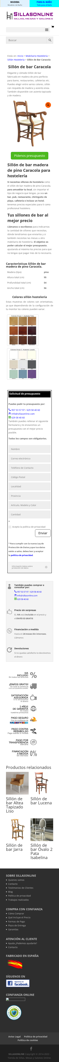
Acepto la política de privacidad (28, 526)
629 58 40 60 (33, 409)
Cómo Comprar (16, 913)
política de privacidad (22, 555)
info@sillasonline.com (23, 413)
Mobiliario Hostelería (37, 55)
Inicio (20, 55)
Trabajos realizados (18, 899)
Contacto (12, 883)
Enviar (42, 533)
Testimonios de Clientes (20, 887)
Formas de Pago (16, 921)
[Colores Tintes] (23, 330)
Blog (10, 891)
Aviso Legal (14, 1036)
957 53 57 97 (18, 409)
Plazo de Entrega (17, 925)
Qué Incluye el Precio (19, 917)
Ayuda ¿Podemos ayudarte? (22, 943)
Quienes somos (16, 879)
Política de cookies (28, 1040)
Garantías (13, 929)
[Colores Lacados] (23, 364)
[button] (48, 105)
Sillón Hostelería (16, 59)
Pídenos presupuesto (29, 155)
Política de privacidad (19, 895)
